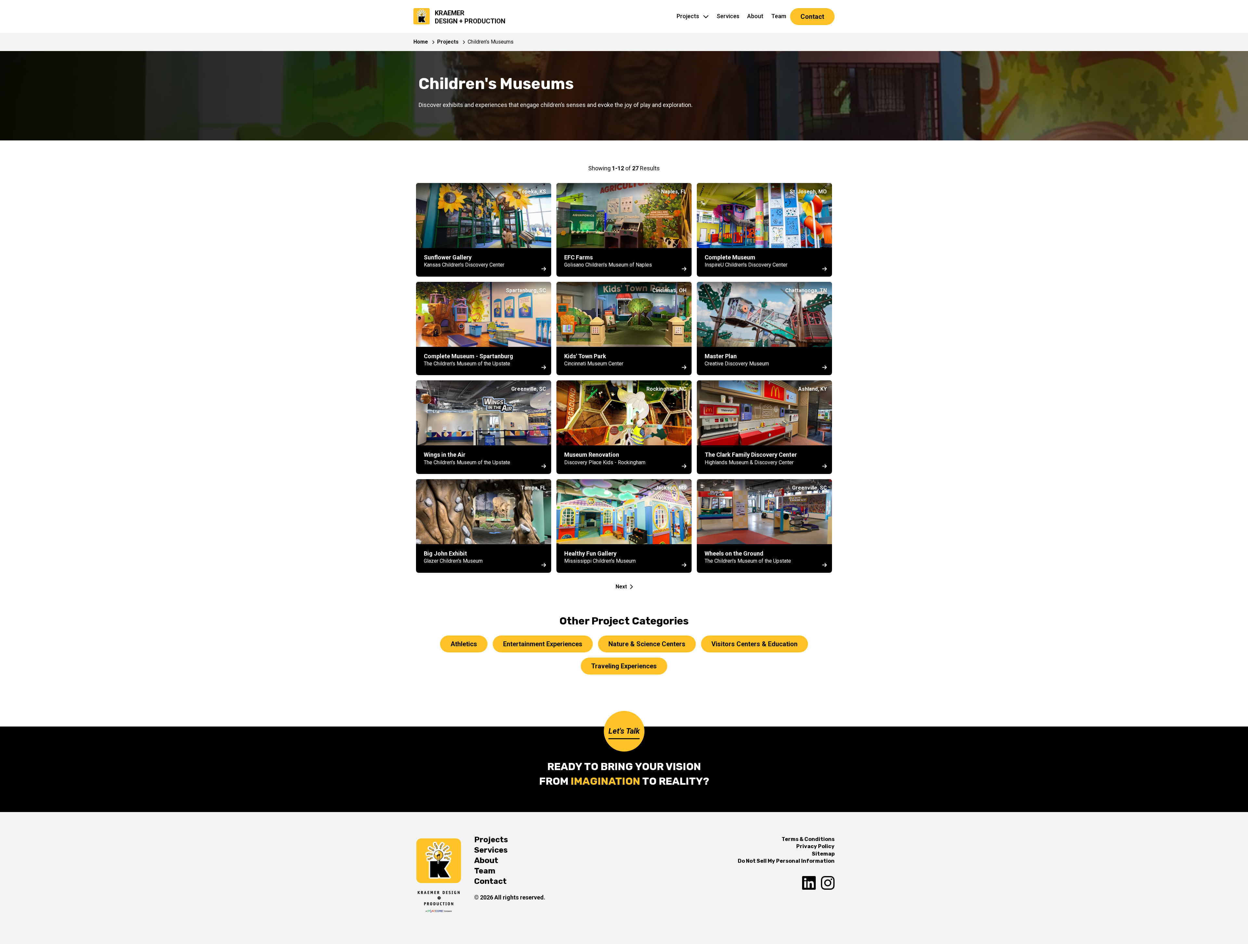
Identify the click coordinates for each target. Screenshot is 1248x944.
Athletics (463, 644)
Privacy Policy (815, 846)
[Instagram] (828, 883)
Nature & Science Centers (646, 644)
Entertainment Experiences (542, 644)
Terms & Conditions (808, 839)
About (755, 16)
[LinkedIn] (809, 883)
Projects (688, 16)
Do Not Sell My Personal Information (786, 861)
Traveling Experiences (624, 666)
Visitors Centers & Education (754, 644)
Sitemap (823, 854)
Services (728, 16)
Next (621, 586)
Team (778, 16)
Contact (812, 16)
